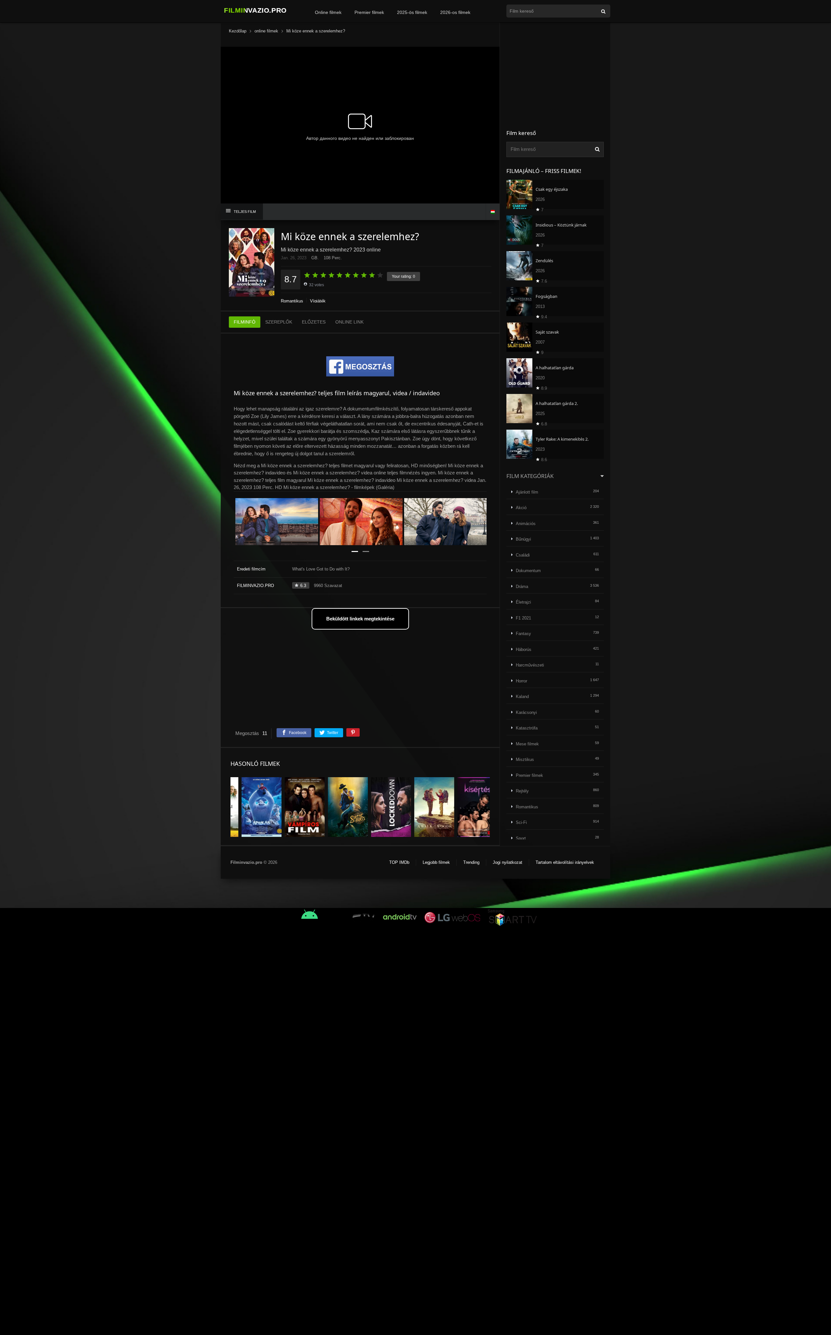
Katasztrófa (527, 728)
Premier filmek (369, 12)
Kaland (522, 696)
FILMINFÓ (244, 322)
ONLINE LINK (349, 322)
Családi (523, 555)
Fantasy (523, 633)
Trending (471, 862)
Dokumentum (528, 570)
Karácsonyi (526, 712)
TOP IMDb (399, 862)
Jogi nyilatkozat (507, 862)
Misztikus (525, 759)
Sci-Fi (521, 822)
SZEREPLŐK (278, 322)
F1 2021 (523, 618)
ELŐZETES (314, 322)
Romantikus (292, 301)
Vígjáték (318, 301)
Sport (521, 838)
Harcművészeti (530, 665)
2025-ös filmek (412, 12)
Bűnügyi (523, 539)
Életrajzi (523, 602)
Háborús (523, 649)
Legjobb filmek (436, 862)
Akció (521, 507)
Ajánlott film (527, 492)
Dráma (522, 586)
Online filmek (328, 12)
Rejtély (522, 791)
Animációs (526, 523)
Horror (521, 681)
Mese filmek (527, 743)
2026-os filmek (455, 12)
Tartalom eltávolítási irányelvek (565, 862)
